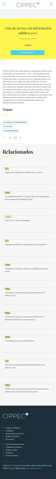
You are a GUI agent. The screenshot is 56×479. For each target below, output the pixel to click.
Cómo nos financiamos (15, 444)
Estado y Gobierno (13, 428)
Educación (10, 439)
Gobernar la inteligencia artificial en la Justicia (23, 172)
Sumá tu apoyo (12, 455)
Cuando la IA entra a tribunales (17, 220)
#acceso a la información (15, 122)
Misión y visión (11, 450)
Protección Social (12, 436)
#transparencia (11, 131)
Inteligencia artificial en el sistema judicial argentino (26, 245)
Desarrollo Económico (15, 434)
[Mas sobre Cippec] (28, 4)
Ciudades (9, 431)
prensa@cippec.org (33, 468)
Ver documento (27, 52)
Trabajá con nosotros (14, 447)
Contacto (9, 453)
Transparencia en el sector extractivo (19, 341)
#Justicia (8, 126)
